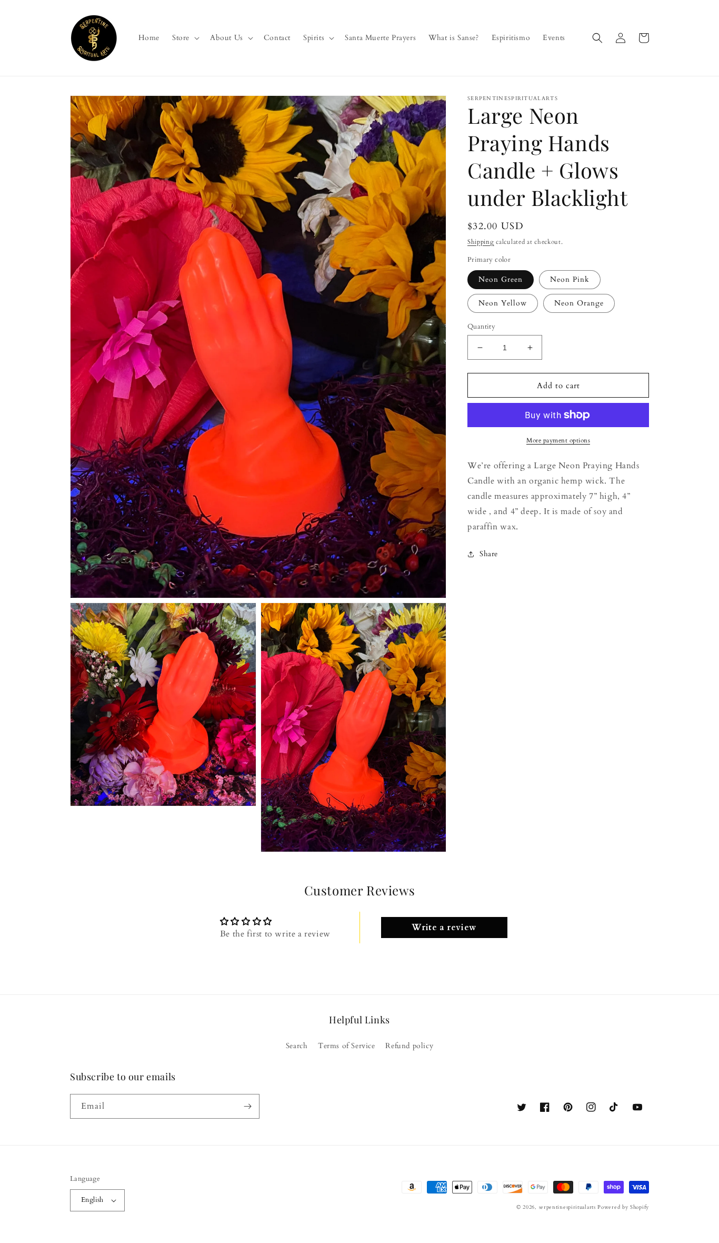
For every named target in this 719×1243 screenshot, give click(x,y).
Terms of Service (346, 1046)
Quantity (481, 326)
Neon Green (500, 279)
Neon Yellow (502, 303)
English (92, 1200)
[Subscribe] (247, 1106)
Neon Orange (579, 303)
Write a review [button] (444, 927)
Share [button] (489, 554)
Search (297, 1046)
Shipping (480, 242)
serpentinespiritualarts (567, 1207)
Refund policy (409, 1046)
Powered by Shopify (623, 1207)
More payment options (558, 440)
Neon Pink (570, 279)
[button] (185, 38)
